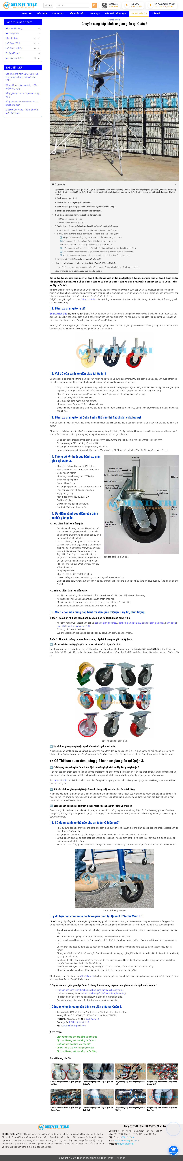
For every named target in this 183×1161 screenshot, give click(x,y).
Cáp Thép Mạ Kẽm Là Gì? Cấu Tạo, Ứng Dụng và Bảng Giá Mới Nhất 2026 (21, 77)
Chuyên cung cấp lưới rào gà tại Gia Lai (75, 1047)
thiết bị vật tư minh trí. (79, 1022)
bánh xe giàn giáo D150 (153, 623)
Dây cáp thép (11, 38)
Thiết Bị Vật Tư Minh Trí (113, 1157)
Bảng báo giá (76, 13)
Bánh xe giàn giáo (58, 313)
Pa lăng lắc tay (12, 53)
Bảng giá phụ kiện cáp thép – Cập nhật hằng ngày (21, 87)
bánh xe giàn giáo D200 (130, 623)
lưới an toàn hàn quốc (91, 993)
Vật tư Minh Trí (88, 299)
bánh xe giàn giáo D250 (106, 623)
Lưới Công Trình (12, 43)
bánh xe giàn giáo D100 (79, 626)
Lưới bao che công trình (68, 990)
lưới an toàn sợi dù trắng (113, 993)
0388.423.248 (92, 1019)
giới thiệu (42, 13)
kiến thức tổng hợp (115, 13)
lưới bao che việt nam (112, 990)
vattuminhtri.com (125, 1144)
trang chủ (25, 13)
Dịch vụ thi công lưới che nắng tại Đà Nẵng (77, 1051)
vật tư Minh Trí (60, 780)
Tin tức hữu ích (139, 13)
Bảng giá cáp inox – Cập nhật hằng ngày (22, 95)
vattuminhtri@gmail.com (74, 1025)
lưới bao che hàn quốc (90, 990)
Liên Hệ (156, 13)
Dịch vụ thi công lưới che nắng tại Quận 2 (76, 1040)
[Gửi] (94, 5)
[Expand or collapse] (175, 184)
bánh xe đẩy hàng (13, 28)
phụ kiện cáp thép (13, 58)
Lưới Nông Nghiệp (13, 48)
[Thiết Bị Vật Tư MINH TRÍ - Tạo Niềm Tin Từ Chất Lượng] (20, 5)
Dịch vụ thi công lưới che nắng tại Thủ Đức (77, 1037)
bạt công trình (12, 33)
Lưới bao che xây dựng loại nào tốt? (73, 1044)
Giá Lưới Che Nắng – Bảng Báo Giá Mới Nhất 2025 (21, 111)
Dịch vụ (94, 13)
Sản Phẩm (57, 13)
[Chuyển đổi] (38, 38)
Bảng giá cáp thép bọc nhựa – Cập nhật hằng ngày (21, 103)
